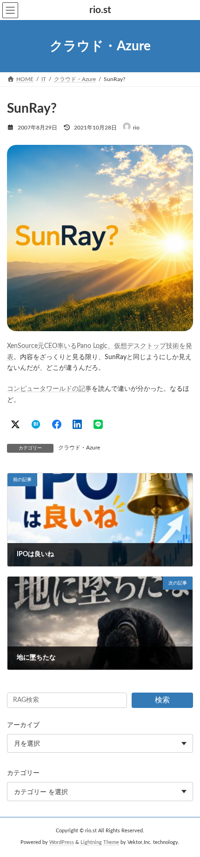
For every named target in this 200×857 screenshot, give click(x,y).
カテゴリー (23, 773)
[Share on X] (15, 424)
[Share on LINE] (98, 424)
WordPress (61, 842)
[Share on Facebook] (56, 424)
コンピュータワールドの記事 (49, 389)
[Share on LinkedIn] (77, 424)
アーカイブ (23, 725)
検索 (162, 700)
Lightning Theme (99, 842)
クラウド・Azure (79, 447)
